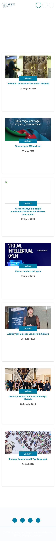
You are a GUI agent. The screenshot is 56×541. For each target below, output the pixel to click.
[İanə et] (38, 5)
